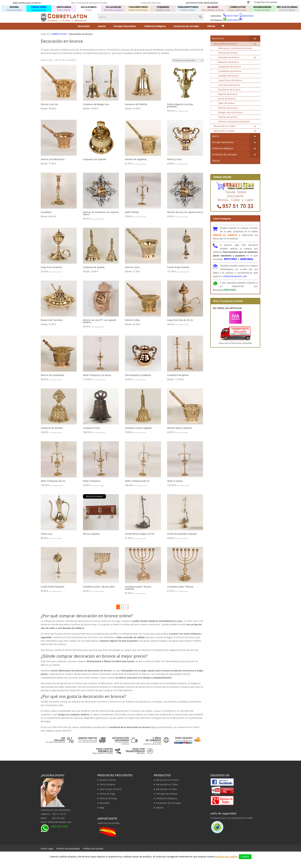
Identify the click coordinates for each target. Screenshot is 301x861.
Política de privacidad (68, 848)
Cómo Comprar (107, 784)
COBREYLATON (58, 33)
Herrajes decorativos (125, 26)
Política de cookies (93, 848)
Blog (102, 807)
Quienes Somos (108, 779)
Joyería (102, 26)
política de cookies (226, 856)
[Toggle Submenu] (254, 38)
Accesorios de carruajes (186, 26)
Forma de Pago (107, 793)
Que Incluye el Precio (111, 789)
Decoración (84, 26)
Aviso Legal (47, 848)
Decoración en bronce (167, 779)
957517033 (232, 15)
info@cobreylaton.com (235, 276)
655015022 (247, 15)
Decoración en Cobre (167, 784)
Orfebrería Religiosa (155, 26)
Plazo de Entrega (108, 798)
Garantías (105, 802)
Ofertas (211, 26)
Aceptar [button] (245, 856)
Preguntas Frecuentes (265, 2)
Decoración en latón (166, 789)
